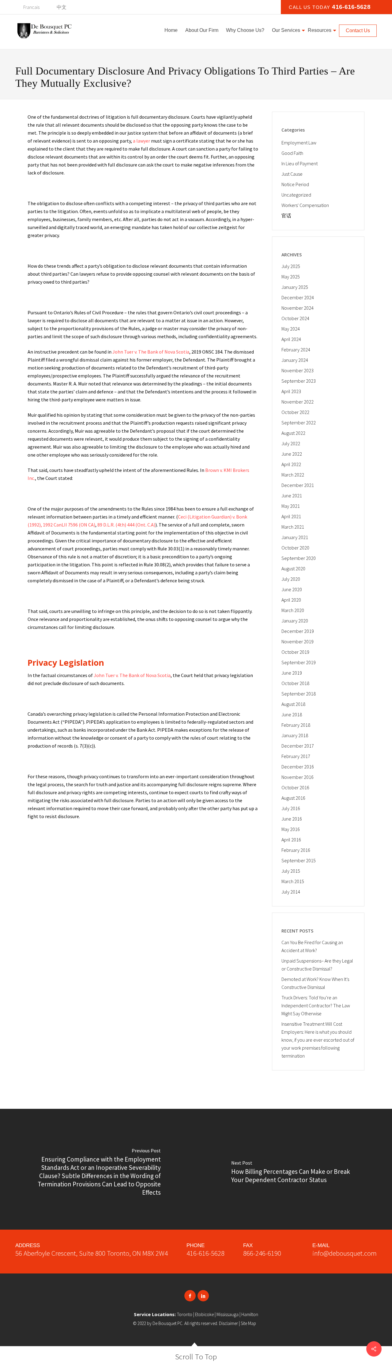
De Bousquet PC (168, 1323)
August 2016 (293, 798)
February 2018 (295, 725)
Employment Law (298, 143)
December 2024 (297, 297)
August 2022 (293, 433)
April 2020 (291, 600)
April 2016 (291, 840)
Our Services (286, 30)
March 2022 (292, 475)
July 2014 (290, 892)
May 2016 (290, 829)
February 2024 (295, 350)
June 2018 (291, 714)
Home (171, 30)
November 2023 (297, 370)
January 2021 (294, 537)
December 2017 (297, 746)
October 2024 (295, 318)
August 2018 (293, 704)
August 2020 (293, 568)
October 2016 (295, 787)
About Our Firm (201, 30)
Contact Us (358, 30)
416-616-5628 (205, 1253)
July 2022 (290, 443)
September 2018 (298, 694)
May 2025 (290, 277)
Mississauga (228, 1314)
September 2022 (298, 422)
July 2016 (290, 808)
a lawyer (141, 141)
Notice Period (295, 184)
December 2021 (297, 485)
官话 (286, 216)
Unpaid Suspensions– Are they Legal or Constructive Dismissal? (317, 965)
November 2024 (297, 308)
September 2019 (298, 662)
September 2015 (298, 860)
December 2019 (297, 631)
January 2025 (294, 287)
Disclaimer (228, 1323)
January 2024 (294, 360)
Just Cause (292, 174)
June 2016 (291, 819)
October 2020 (295, 548)
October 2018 (295, 683)
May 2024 (290, 329)
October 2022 (295, 412)
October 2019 (295, 652)
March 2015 (292, 881)
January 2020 (294, 621)
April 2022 (291, 464)
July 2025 (290, 266)
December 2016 (297, 767)
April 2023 (291, 391)
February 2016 (295, 850)
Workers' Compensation (305, 205)
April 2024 (291, 339)
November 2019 (297, 641)
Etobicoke (204, 1314)
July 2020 (290, 579)
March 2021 (292, 527)
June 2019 (291, 673)
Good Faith (292, 153)
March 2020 (292, 610)
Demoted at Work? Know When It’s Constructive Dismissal (315, 983)
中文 (61, 7)
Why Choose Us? (245, 30)
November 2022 (297, 402)
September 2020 (298, 558)
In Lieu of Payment (299, 163)
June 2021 (291, 495)
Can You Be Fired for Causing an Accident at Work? (312, 946)
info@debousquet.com (344, 1253)
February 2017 (295, 756)
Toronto (184, 1314)
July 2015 (290, 871)
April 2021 (291, 516)
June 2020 (291, 589)
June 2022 (291, 454)
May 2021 (290, 506)
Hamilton (249, 1314)
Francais (31, 7)
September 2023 (298, 381)
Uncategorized (296, 195)
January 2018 (294, 735)
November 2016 (297, 777)
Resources (319, 30)
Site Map (248, 1323)
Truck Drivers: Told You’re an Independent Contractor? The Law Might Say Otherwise (315, 1005)
